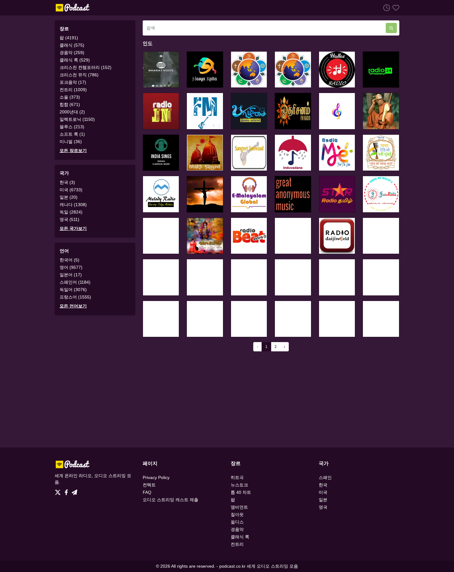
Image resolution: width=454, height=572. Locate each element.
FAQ (147, 492)
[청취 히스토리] (385, 7)
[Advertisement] (227, 399)
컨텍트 (149, 484)
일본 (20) (69, 197)
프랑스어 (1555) (75, 296)
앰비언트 (239, 507)
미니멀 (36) (71, 141)
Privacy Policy (156, 477)
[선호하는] (394, 7)
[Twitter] (59, 490)
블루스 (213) (72, 126)
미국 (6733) (71, 189)
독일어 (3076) (73, 289)
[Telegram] (74, 490)
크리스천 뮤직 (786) (79, 74)
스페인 (325, 477)
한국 (323, 484)
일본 (323, 499)
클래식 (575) (72, 45)
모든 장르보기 (73, 150)
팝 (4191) (69, 37)
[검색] (391, 28)
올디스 (237, 521)
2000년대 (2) (72, 111)
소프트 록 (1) (72, 134)
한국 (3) (67, 182)
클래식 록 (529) (75, 59)
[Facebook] (67, 490)
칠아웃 (237, 514)
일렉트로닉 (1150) (77, 119)
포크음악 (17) (73, 82)
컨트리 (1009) (73, 89)
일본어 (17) (71, 274)
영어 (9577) (71, 267)
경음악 (237, 529)
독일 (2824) (71, 212)
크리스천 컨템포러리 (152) (85, 67)
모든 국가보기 (73, 228)
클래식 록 (240, 536)
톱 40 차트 (241, 492)
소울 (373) (70, 97)
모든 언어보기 (73, 305)
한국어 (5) (69, 259)
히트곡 (237, 477)
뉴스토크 (239, 484)
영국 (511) (69, 219)
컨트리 (237, 544)
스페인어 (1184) (75, 282)
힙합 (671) (70, 104)
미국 (323, 492)
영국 (323, 507)
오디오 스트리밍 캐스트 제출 (170, 499)
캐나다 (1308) (73, 204)
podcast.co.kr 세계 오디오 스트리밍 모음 (258, 566)
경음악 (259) (72, 52)
